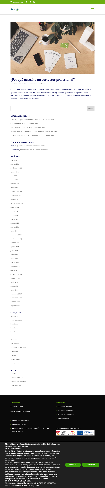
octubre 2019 (15, 243)
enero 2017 (14, 290)
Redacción (14, 352)
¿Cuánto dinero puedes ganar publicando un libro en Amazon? (33, 131)
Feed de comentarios (18, 382)
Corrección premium (65, 410)
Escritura (13, 332)
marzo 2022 (14, 160)
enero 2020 (14, 231)
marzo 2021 (14, 180)
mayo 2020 (14, 219)
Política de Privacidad (20, 421)
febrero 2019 (14, 266)
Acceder (13, 374)
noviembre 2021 (16, 168)
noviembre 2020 (16, 196)
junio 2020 (14, 215)
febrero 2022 (14, 164)
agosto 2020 (14, 207)
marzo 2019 (14, 262)
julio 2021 (14, 176)
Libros (12, 336)
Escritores (41, 84)
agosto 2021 (14, 172)
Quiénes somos (63, 418)
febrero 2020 (14, 227)
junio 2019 (14, 251)
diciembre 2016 (16, 294)
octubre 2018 (15, 278)
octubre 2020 (15, 200)
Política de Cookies (19, 424)
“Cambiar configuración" (31, 485)
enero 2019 (14, 270)
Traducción (14, 363)
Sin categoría (15, 359)
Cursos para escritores (65, 414)
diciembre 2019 (16, 235)
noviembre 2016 (16, 298)
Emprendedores (16, 320)
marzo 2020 (14, 223)
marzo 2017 (14, 286)
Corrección (33, 84)
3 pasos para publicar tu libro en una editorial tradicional (32, 120)
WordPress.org (15, 386)
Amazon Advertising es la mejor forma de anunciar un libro (32, 135)
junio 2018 (14, 282)
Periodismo (14, 344)
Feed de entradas (16, 378)
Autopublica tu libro (65, 406)
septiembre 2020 (16, 203)
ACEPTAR (73, 465)
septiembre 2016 (16, 306)
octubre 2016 (15, 302)
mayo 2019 (14, 255)
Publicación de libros (18, 348)
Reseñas (13, 356)
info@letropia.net (17, 406)
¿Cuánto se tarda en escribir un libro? (31, 146)
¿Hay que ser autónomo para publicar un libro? (28, 127)
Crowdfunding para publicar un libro (24, 124)
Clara (15, 84)
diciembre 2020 (16, 192)
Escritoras (14, 324)
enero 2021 (14, 188)
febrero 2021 (14, 184)
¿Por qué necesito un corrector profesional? (42, 79)
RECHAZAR (91, 465)
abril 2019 (14, 258)
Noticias (13, 340)
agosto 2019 (14, 247)
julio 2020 (14, 211)
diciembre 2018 (16, 274)
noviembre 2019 (16, 239)
